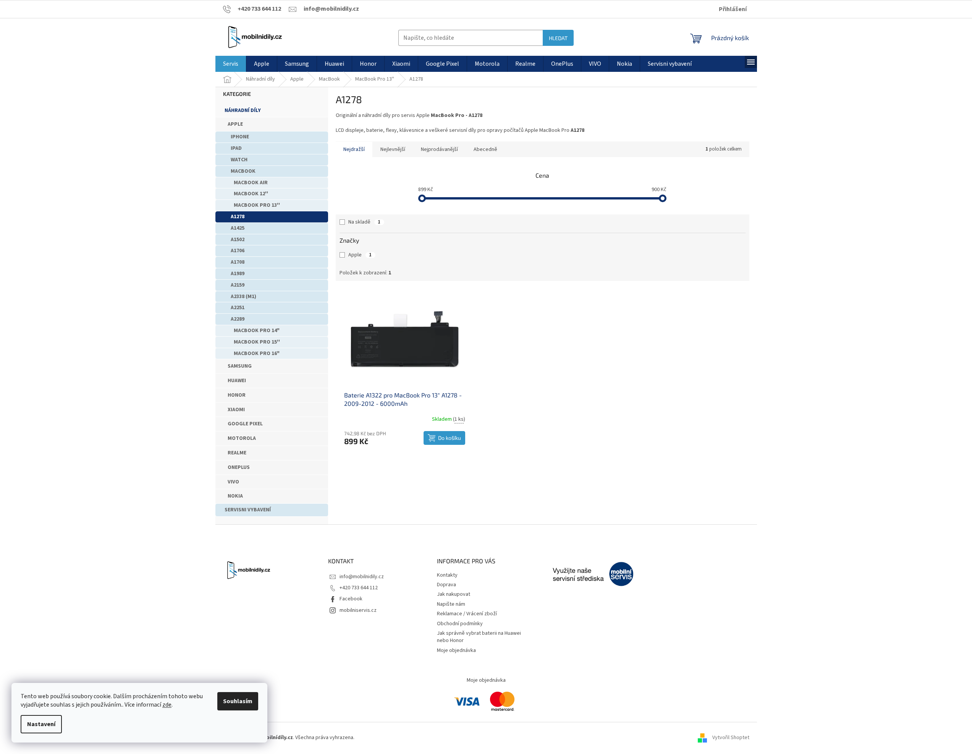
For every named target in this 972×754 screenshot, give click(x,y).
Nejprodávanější (439, 149)
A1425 (237, 228)
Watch (239, 160)
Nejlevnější (392, 149)
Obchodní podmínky (460, 624)
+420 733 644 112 (359, 588)
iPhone (240, 137)
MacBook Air (251, 182)
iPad (236, 148)
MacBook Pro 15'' (257, 342)
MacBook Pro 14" (257, 330)
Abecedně (485, 149)
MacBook (243, 171)
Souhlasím (237, 701)
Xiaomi (236, 409)
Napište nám (451, 604)
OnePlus (239, 467)
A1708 (237, 262)
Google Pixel (245, 424)
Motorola (242, 438)
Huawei (237, 380)
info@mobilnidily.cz (362, 576)
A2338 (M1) (243, 296)
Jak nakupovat (453, 594)
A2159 (237, 285)
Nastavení (41, 724)
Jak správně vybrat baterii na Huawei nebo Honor (479, 636)
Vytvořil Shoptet (730, 737)
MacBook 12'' (251, 194)
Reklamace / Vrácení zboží (467, 614)
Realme (237, 453)
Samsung (240, 366)
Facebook (351, 599)
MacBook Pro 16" (257, 353)
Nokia (235, 496)
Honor (237, 395)
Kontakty (447, 575)
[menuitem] (230, 64)
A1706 (237, 251)
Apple (235, 124)
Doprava (446, 585)
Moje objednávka (456, 650)
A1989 (237, 273)
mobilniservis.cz (358, 610)
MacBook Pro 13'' (257, 205)
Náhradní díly (243, 110)
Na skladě (364, 222)
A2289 (237, 319)
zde (166, 704)
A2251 (237, 307)
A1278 (237, 217)
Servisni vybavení (248, 510)
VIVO (233, 482)
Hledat (558, 38)
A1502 (237, 239)
